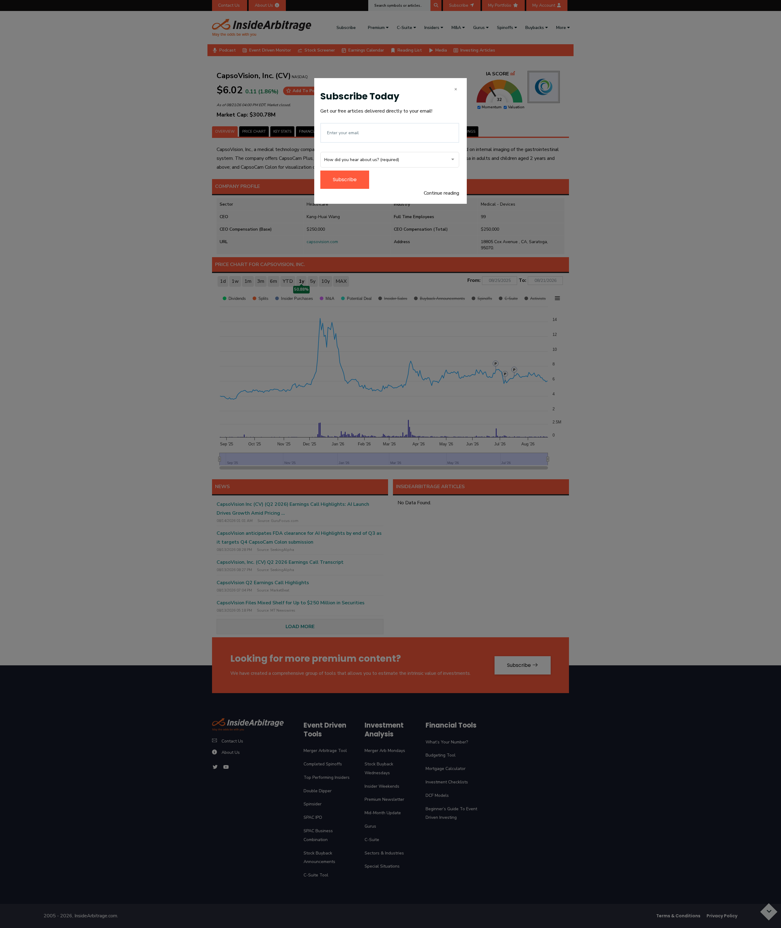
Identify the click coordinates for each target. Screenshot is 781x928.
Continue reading (441, 193)
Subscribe (345, 179)
